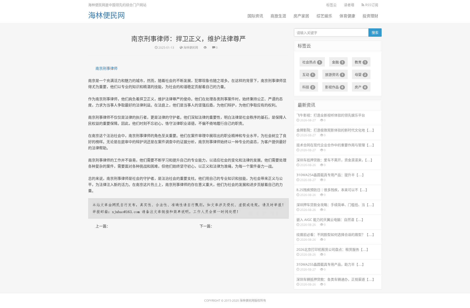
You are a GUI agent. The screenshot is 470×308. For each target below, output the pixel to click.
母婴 (360, 74)
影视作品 (334, 87)
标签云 (331, 4)
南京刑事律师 (106, 68)
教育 (360, 62)
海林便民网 (106, 15)
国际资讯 (255, 16)
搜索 (375, 32)
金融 (337, 62)
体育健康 (347, 16)
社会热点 (311, 62)
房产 (360, 87)
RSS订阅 (371, 4)
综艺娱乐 (324, 16)
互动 (308, 74)
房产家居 (301, 16)
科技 (308, 87)
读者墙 (349, 4)
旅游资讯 (334, 74)
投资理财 (370, 16)
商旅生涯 (278, 16)
